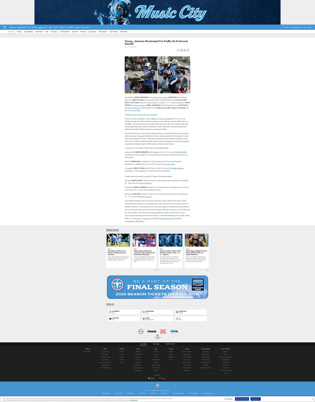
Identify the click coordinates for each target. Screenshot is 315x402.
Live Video (155, 351)
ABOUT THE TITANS (225, 348)
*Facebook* (137, 219)
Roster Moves (138, 357)
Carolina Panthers (145, 183)
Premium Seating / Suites (105, 362)
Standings (121, 362)
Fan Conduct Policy (187, 362)
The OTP (156, 357)
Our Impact (205, 365)
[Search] (282, 27)
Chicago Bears (140, 105)
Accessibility (225, 367)
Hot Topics (138, 362)
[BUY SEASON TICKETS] (157, 287)
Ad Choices (164, 393)
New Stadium (187, 370)
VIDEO (155, 348)
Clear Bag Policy (187, 354)
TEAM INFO (121, 348)
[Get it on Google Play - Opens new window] (163, 379)
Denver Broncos (145, 197)
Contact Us (225, 351)
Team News (137, 351)
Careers (225, 354)
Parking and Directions (187, 357)
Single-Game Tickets (105, 357)
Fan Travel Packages (105, 367)
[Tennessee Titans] (157, 386)
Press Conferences (156, 365)
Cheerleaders (171, 357)
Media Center (206, 351)
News (137, 348)
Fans (171, 359)
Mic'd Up (156, 362)
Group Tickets (105, 359)
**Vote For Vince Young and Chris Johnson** (141, 115)
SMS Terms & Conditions (225, 370)
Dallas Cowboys (178, 168)
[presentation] (208, 270)
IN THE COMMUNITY (205, 348)
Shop (226, 373)
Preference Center (208, 393)
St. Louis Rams (169, 164)
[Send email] (184, 51)
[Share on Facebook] (178, 51)
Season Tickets (105, 354)
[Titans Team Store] (157, 337)
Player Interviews (155, 367)
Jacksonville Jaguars (159, 97)
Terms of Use (226, 365)
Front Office (121, 359)
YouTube (156, 370)
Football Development (206, 362)
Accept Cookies (256, 399)
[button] (155, 270)
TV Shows (155, 354)
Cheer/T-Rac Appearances (205, 367)
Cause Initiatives (205, 354)
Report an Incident (187, 367)
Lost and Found (187, 365)
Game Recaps (138, 365)
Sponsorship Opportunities (226, 357)
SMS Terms (142, 393)
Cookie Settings (193, 393)
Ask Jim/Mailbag (138, 354)
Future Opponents (87, 351)
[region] (157, 399)
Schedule (87, 348)
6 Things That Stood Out (137, 367)
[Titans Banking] (152, 331)
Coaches (122, 357)
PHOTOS (171, 348)
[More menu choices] (91, 27)
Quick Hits (138, 359)
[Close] (312, 399)
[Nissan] (140, 331)
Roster (121, 354)
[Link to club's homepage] (5, 27)
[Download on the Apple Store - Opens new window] (151, 378)
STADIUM (187, 348)
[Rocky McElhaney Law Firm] (174, 331)
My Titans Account (105, 351)
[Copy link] (188, 50)
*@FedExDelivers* (165, 219)
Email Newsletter (225, 359)
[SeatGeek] (163, 331)
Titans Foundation (206, 359)
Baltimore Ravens (133, 108)
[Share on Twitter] (181, 51)
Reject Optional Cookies (242, 399)
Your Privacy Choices (178, 393)
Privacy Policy (226, 362)
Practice (171, 354)
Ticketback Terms (105, 365)
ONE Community (206, 357)
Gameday (171, 351)
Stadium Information (187, 351)
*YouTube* (146, 219)
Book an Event (187, 359)
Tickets (105, 348)
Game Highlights (155, 359)
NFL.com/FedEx (165, 119)
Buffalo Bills (182, 152)
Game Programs (138, 370)
